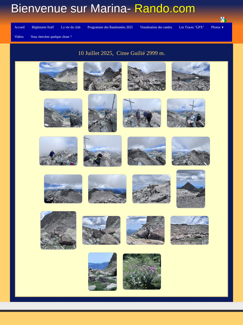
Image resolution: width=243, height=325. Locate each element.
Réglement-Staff (43, 27)
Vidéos (18, 37)
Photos (217, 27)
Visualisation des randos (156, 27)
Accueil (19, 27)
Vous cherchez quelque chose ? (51, 37)
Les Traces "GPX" (191, 27)
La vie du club (70, 27)
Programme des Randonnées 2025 (110, 27)
